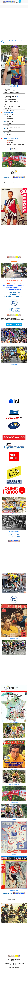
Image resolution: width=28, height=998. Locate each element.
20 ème (9, 120)
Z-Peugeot (10, 118)
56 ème (9, 116)
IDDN (16, 965)
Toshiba (9, 125)
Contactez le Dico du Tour (14, 310)
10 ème (9, 123)
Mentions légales (14, 967)
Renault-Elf (10, 114)
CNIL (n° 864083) (19, 963)
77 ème (9, 130)
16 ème (9, 134)
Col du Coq (11, 140)
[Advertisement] (14, 23)
